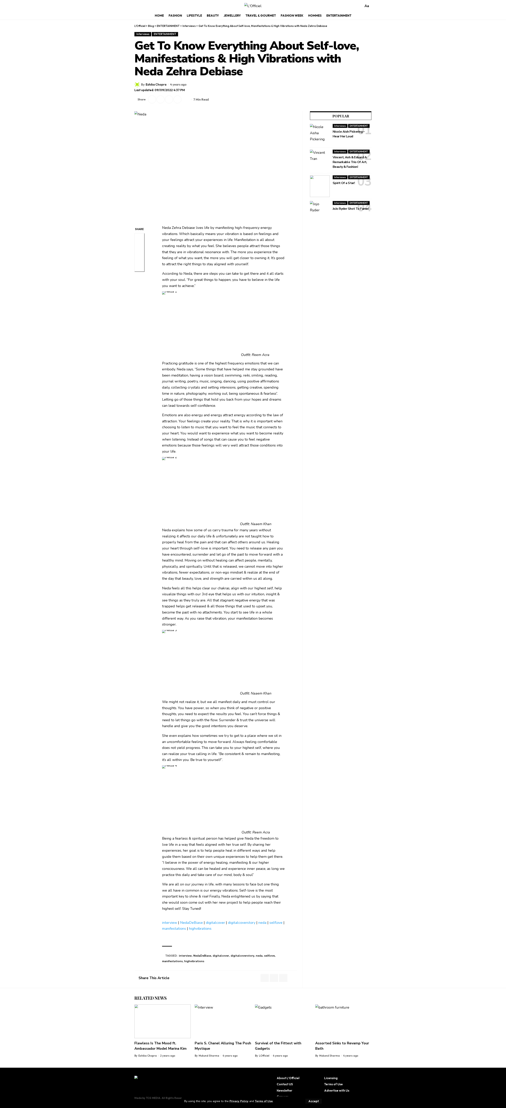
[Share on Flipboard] (160, 99)
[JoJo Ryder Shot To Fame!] (320, 212)
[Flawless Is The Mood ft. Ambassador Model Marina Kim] (162, 1021)
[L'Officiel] (252, 6)
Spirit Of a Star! (344, 183)
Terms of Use (264, 1101)
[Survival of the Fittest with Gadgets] (283, 1021)
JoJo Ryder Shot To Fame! (351, 209)
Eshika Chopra (156, 84)
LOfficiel (264, 1055)
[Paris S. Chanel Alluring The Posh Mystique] (223, 1021)
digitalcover (215, 922)
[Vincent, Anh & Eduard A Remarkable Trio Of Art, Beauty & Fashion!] (320, 160)
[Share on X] (152, 99)
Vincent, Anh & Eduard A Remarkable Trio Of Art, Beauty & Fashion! (350, 162)
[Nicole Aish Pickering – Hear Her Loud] (320, 135)
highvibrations (200, 928)
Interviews (142, 34)
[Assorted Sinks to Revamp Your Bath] (343, 1021)
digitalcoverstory (241, 922)
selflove (275, 922)
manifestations (174, 928)
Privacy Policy (238, 1101)
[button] (313, 1101)
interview (169, 922)
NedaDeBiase (191, 922)
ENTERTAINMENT (165, 34)
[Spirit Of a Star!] (320, 186)
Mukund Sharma (209, 1055)
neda (262, 922)
